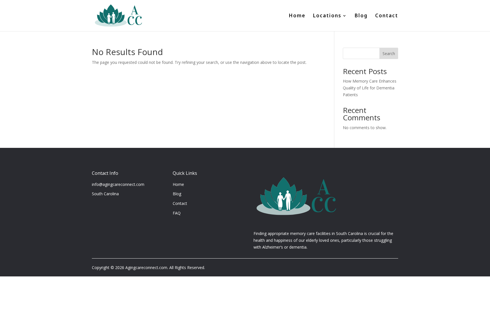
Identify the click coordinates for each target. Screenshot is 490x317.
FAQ (177, 213)
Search (389, 53)
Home (297, 16)
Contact (386, 16)
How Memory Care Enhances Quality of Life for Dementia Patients (369, 87)
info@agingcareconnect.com (118, 184)
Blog (361, 16)
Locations (327, 16)
